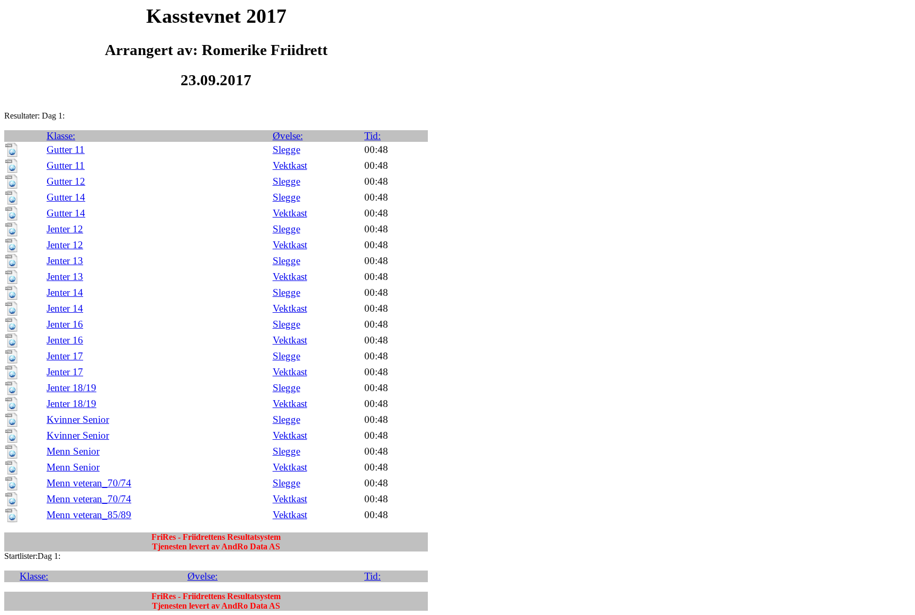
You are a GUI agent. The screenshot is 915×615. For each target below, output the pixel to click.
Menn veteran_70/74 (89, 483)
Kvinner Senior (78, 419)
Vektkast (290, 165)
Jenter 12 (65, 228)
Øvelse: (288, 135)
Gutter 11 (66, 149)
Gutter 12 (66, 181)
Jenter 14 (65, 292)
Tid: (372, 135)
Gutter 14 (66, 197)
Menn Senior (73, 451)
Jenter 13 (65, 260)
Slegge (286, 149)
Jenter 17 (65, 355)
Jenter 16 (65, 324)
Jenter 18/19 (71, 387)
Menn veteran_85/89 (89, 514)
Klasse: (61, 135)
